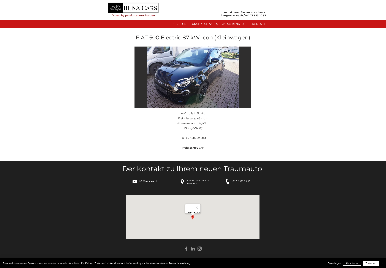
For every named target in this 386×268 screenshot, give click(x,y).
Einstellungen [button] (334, 263)
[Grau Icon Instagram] (199, 248)
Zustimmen (370, 263)
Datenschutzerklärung (179, 263)
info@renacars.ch (232, 15)
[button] (192, 77)
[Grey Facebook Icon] (186, 248)
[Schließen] (382, 263)
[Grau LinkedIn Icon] (193, 248)
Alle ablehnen (352, 263)
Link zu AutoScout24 (193, 137)
